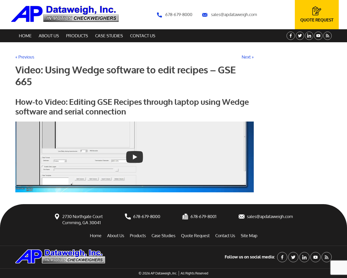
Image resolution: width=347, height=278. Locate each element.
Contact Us (142, 35)
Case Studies (109, 35)
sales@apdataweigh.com (233, 14)
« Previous (24, 56)
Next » (248, 56)
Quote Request (317, 20)
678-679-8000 (178, 14)
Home (25, 35)
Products (77, 35)
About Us (49, 35)
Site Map (249, 235)
